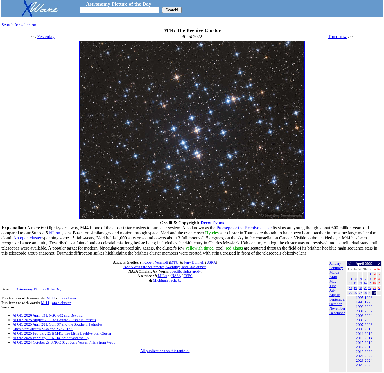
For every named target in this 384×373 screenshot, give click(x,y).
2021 (360, 356)
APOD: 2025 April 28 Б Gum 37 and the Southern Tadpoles (57, 324)
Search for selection (18, 24)
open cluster (67, 298)
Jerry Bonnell (194, 262)
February (336, 268)
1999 (360, 307)
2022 (368, 356)
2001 (360, 311)
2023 (360, 360)
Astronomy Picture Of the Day (39, 289)
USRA (211, 262)
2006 (368, 320)
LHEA (162, 276)
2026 (368, 365)
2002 (368, 311)
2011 (360, 333)
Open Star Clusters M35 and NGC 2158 (43, 329)
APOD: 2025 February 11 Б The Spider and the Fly (51, 338)
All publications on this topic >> (165, 351)
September (337, 299)
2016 (368, 342)
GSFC (188, 276)
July (332, 290)
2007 (360, 324)
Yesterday (46, 36)
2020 (368, 351)
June (332, 286)
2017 (360, 347)
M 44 (51, 298)
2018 (368, 347)
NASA (176, 276)
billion (54, 232)
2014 (368, 338)
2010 (368, 329)
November (337, 308)
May (332, 281)
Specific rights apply (185, 271)
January (335, 263)
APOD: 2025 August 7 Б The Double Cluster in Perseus (54, 320)
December (337, 313)
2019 (360, 351)
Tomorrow (337, 36)
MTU (174, 262)
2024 (368, 360)
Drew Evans (212, 222)
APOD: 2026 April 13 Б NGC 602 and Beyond (48, 315)
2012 (368, 333)
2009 (360, 329)
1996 (368, 298)
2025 (360, 365)
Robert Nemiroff (155, 262)
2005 (360, 320)
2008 (368, 324)
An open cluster (27, 237)
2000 (368, 307)
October (335, 304)
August (334, 295)
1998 (368, 302)
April (333, 277)
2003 (360, 315)
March (334, 272)
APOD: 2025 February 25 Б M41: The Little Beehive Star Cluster (62, 333)
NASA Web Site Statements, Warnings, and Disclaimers (164, 267)
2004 (368, 315)
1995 (360, 298)
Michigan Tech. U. (167, 280)
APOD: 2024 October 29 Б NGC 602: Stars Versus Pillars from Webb (64, 342)
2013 (360, 338)
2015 (360, 342)
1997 (360, 302)
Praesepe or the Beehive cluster (244, 227)
